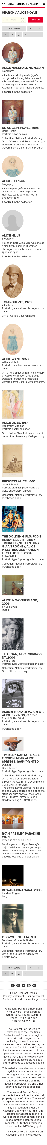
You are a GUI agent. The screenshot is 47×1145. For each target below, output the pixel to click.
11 (40, 34)
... (33, 34)
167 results (14, 28)
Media (33, 993)
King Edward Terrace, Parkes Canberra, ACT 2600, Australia (23, 1013)
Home (13, 993)
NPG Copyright (32, 1126)
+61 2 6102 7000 (27, 1018)
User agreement (35, 996)
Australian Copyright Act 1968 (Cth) (23, 1110)
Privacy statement (13, 996)
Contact (23, 993)
